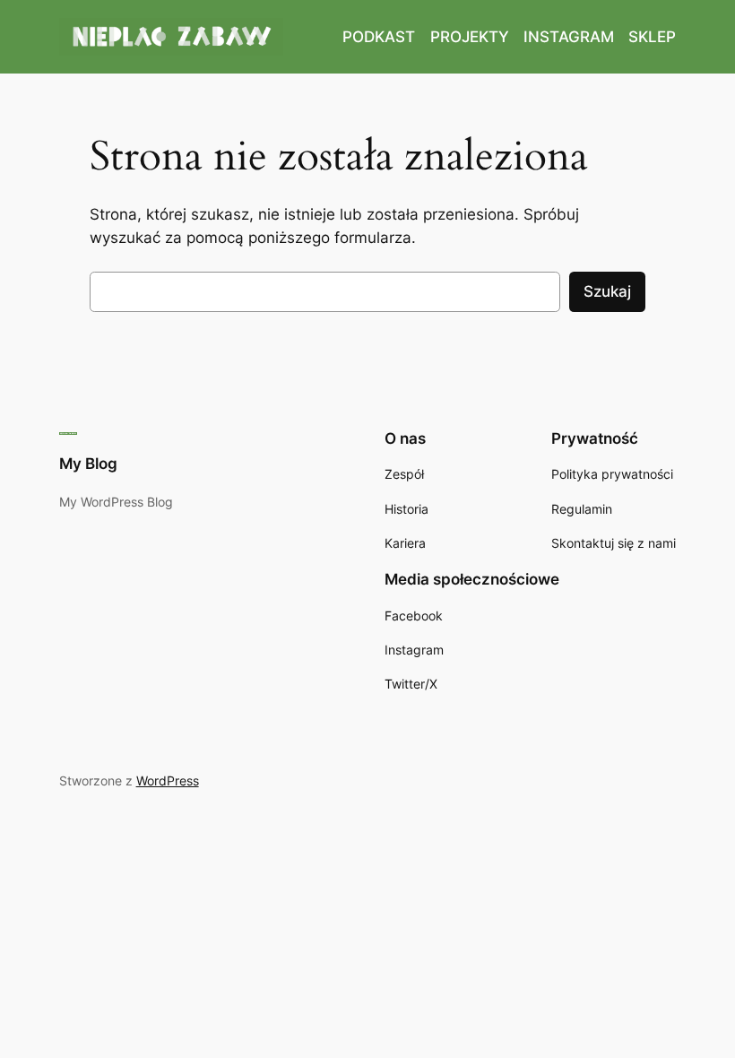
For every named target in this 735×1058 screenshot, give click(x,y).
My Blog (88, 464)
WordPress (167, 780)
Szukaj (607, 291)
